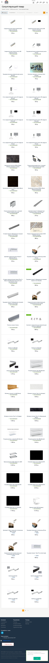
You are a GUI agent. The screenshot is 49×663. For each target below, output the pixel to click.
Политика (3, 627)
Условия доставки (17, 625)
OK (37, 658)
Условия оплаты (17, 623)
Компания (3, 620)
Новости (3, 623)
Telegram (2, 632)
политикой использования (39, 653)
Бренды (27, 623)
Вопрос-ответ (28, 622)
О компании (4, 622)
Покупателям (16, 620)
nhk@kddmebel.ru (7, 640)
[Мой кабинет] (33, 2)
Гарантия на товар (17, 627)
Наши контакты (4, 636)
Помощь (15, 622)
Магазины (3, 625)
